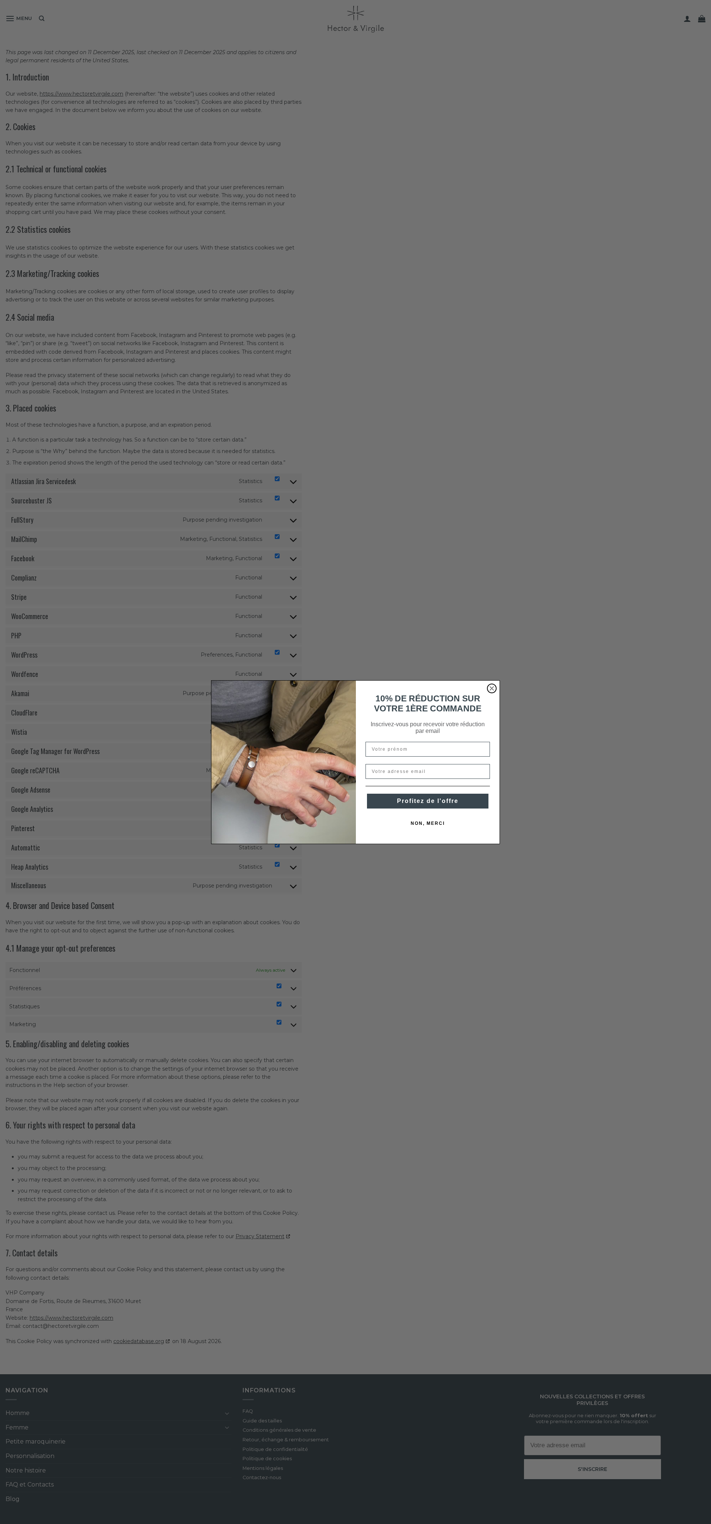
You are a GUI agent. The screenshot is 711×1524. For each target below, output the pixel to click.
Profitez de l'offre (427, 801)
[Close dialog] (491, 688)
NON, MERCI (428, 823)
